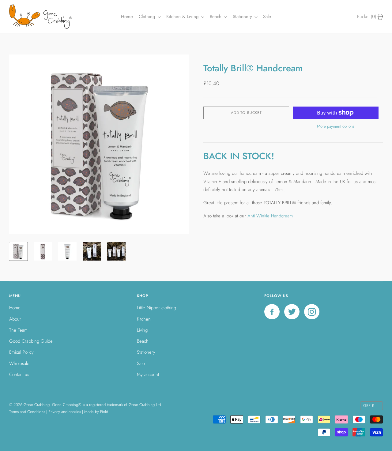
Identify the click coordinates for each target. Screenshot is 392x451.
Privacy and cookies (64, 412)
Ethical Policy (21, 352)
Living (142, 330)
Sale (267, 16)
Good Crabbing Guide (31, 341)
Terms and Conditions (27, 412)
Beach (216, 16)
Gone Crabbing (37, 405)
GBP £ (368, 405)
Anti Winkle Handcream (270, 215)
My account (148, 374)
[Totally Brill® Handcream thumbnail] (18, 251)
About (15, 319)
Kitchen (144, 319)
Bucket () (367, 16)
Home (127, 16)
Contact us (19, 374)
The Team (18, 330)
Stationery (146, 352)
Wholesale (19, 363)
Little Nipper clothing (156, 307)
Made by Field (96, 412)
